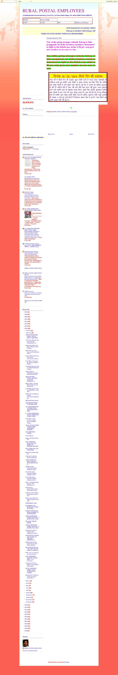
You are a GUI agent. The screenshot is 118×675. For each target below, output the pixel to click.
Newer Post (51, 134)
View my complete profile (30, 650)
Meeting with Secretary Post (32, 178)
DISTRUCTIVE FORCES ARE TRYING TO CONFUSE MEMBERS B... (32, 538)
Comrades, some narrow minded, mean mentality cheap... (31, 421)
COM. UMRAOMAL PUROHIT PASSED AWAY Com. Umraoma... (32, 559)
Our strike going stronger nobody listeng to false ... (31, 473)
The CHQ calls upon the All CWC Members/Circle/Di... (32, 368)
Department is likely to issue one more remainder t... (32, 576)
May (27, 585)
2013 (26, 326)
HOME (25, 20)
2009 (26, 316)
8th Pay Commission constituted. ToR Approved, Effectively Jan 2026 (33, 294)
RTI (59, 22)
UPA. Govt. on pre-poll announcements (32, 553)
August (28, 592)
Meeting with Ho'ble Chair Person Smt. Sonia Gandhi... (31, 544)
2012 (26, 323)
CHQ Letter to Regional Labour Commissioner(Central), (32, 396)
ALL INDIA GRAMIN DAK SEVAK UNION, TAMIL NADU (33, 209)
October (28, 597)
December (29, 602)
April (27, 583)
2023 (26, 623)
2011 (26, 321)
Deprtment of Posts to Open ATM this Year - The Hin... (32, 347)
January (28, 330)
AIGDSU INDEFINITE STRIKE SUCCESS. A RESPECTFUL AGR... (32, 517)
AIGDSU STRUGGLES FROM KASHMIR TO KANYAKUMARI (32, 512)
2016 (26, 607)
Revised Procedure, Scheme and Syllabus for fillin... (32, 532)
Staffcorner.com (29, 291)
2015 (26, 605)
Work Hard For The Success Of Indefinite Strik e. (32, 352)
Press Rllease (29, 435)
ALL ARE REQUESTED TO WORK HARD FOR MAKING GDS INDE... (32, 409)
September (29, 595)
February (28, 333)
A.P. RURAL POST (30, 177)
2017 (26, 609)
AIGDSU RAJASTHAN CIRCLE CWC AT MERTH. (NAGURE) (32, 336)
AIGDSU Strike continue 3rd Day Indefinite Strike (31, 468)
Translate (36, 149)
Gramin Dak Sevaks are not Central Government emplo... (32, 357)
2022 (26, 621)
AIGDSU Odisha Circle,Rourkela (29, 193)
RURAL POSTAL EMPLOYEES (53, 10)
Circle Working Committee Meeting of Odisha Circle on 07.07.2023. (32, 197)
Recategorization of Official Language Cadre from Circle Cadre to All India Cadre (32, 236)
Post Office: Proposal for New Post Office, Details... (32, 362)
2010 (26, 319)
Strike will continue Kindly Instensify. (31, 456)
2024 (26, 626)
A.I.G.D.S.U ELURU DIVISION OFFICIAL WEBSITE (33, 158)
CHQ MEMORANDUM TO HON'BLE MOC (31, 403)
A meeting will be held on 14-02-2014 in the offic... (32, 390)
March (28, 581)
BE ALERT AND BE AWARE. (31, 522)
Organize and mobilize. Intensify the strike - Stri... (32, 494)
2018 (26, 612)
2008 (26, 314)
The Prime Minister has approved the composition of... (32, 341)
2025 (26, 628)
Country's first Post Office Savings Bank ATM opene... (32, 564)
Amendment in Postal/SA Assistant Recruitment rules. (32, 373)
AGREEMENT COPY (31, 503)
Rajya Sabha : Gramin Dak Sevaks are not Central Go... (32, 385)
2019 (26, 614)
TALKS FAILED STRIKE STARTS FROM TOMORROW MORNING (32, 427)
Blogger (67, 662)
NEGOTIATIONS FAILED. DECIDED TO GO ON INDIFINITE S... (31, 379)
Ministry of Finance (82, 22)
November (29, 599)
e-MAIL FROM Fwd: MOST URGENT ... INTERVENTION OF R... (32, 462)
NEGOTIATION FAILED (32, 400)
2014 (26, 328)
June (27, 588)
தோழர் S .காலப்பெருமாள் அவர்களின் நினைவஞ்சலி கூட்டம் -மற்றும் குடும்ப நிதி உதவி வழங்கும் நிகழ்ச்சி (33, 277)
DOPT (25, 22)
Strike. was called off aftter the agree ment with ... (32, 499)
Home (71, 134)
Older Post (91, 134)
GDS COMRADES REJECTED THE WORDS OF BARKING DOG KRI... (32, 444)
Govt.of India (45, 20)
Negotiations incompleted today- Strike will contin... (32, 489)
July (27, 590)
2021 (26, 619)
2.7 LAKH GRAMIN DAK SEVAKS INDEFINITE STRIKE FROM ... (32, 415)
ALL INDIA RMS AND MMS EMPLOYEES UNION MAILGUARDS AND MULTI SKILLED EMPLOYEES (32, 231)
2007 (26, 312)
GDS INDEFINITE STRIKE (30, 432)
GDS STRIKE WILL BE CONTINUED (32, 449)
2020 (26, 616)
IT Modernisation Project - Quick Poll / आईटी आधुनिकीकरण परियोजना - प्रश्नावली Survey (33, 245)
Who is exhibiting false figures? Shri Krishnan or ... (32, 484)
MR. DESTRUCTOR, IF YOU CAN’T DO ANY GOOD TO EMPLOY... (32, 549)
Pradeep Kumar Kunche (31, 251)
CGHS (42, 22)
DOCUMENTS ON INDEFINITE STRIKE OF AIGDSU (32, 507)
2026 (26, 630)
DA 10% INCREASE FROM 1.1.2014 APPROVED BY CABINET (31, 570)
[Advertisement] (71, 124)
